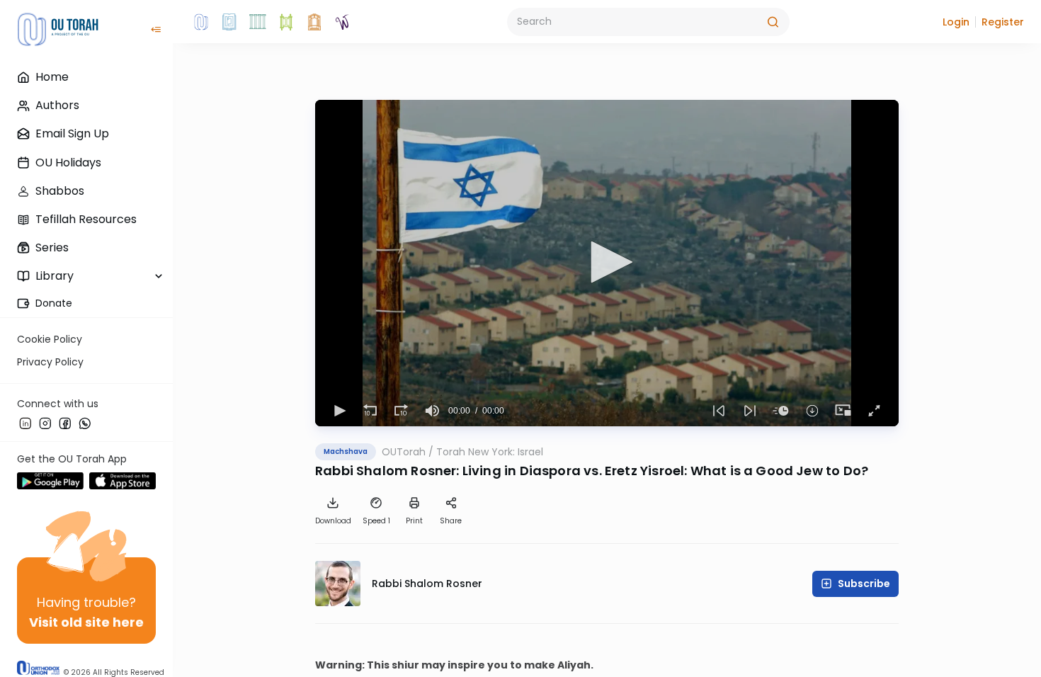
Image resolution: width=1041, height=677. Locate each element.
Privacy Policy (50, 362)
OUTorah (404, 452)
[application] (607, 263)
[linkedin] (25, 422)
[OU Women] (342, 22)
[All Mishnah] (229, 22)
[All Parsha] (286, 22)
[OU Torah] (201, 22)
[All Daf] (314, 22)
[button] (956, 21)
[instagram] (45, 422)
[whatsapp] (84, 422)
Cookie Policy (49, 339)
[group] (432, 410)
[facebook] (65, 422)
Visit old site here (86, 622)
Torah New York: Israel (489, 452)
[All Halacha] (257, 22)
